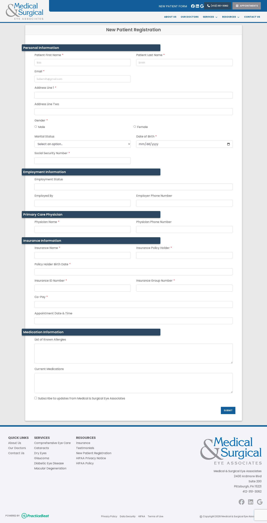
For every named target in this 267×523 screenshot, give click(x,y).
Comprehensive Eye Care (52, 443)
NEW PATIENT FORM (173, 6)
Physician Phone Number (154, 222)
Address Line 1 (44, 88)
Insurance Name (46, 248)
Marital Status (44, 136)
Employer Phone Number (154, 196)
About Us (14, 443)
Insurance (83, 443)
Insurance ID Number (50, 280)
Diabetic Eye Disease (49, 463)
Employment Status (49, 179)
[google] (201, 5)
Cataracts (41, 448)
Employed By (44, 196)
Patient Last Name (149, 55)
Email (38, 71)
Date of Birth (145, 136)
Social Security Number (51, 153)
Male (41, 127)
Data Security (127, 516)
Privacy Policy (109, 516)
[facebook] (192, 5)
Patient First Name (48, 55)
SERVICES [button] (209, 16)
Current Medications (49, 369)
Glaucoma (41, 458)
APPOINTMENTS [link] (248, 5)
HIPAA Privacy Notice (91, 458)
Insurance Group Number (154, 280)
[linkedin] (196, 5)
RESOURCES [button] (229, 16)
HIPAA (141, 516)
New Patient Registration (93, 453)
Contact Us (16, 453)
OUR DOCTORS (190, 16)
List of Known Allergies (50, 339)
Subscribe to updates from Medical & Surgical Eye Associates (81, 398)
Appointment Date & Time (53, 313)
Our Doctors (17, 448)
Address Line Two (47, 104)
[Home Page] (24, 11)
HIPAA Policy (85, 463)
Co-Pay (40, 297)
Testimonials (85, 448)
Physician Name (46, 222)
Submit (228, 410)
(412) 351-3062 (219, 5)
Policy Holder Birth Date (51, 264)
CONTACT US (252, 16)
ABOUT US (170, 16)
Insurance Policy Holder (153, 248)
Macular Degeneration (50, 468)
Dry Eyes (40, 453)
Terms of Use (155, 516)
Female (142, 127)
